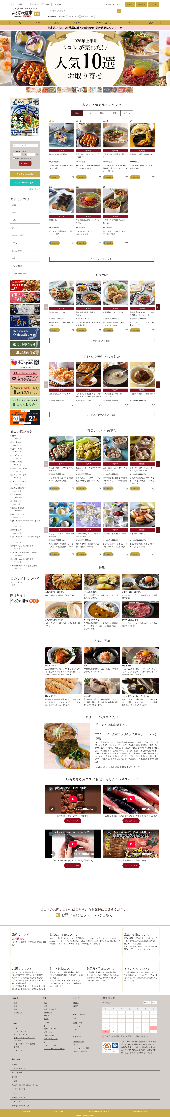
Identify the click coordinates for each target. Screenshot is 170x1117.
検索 (119, 11)
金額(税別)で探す (19, 151)
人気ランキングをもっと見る (102, 259)
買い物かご (130, 4)
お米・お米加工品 (50, 1039)
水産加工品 (18, 1050)
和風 (45, 1006)
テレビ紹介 (90, 16)
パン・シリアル (50, 1045)
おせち (14, 1064)
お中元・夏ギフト (19, 1089)
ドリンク (130, 22)
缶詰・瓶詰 (48, 1032)
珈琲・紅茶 (77, 1023)
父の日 (14, 1081)
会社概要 (26, 1111)
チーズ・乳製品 (103, 22)
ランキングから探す (25, 174)
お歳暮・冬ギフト (19, 1097)
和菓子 (76, 1006)
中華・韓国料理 (50, 1009)
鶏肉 (15, 1009)
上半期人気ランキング (20, 1106)
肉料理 (46, 1016)
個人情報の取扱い (140, 1111)
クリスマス (16, 1101)
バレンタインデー (19, 1068)
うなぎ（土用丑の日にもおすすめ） (25, 1085)
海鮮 (38, 22)
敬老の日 (62, 16)
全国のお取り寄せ (19, 273)
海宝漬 (16, 1047)
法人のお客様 (58, 4)
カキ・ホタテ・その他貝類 (24, 1044)
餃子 (82, 16)
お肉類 (15, 998)
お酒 (75, 1030)
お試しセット (17, 251)
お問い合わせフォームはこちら (87, 915)
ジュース (76, 1026)
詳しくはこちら (73, 821)
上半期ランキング (73, 16)
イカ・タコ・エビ (21, 1035)
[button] (46, 307)
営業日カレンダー (109, 998)
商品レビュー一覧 (80, 1051)
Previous (7, 62)
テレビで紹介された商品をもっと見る (102, 415)
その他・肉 (18, 1013)
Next (162, 62)
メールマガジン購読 (81, 1048)
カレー (46, 1022)
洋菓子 (76, 1003)
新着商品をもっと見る (102, 341)
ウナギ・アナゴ (20, 1031)
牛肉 (15, 1003)
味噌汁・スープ (50, 1029)
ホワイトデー (17, 1073)
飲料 (74, 1018)
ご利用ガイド (33, 4)
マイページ (77, 1037)
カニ (15, 1028)
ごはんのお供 (49, 1036)
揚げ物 (46, 1019)
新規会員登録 (141, 4)
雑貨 (151, 22)
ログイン (153, 4)
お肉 (19, 22)
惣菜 (57, 22)
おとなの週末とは (19, 4)
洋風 (45, 1003)
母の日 (14, 1077)
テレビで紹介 (17, 266)
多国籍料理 (48, 1013)
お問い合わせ (45, 4)
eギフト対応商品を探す (25, 182)
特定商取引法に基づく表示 (98, 1111)
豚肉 (15, 1006)
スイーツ (77, 22)
